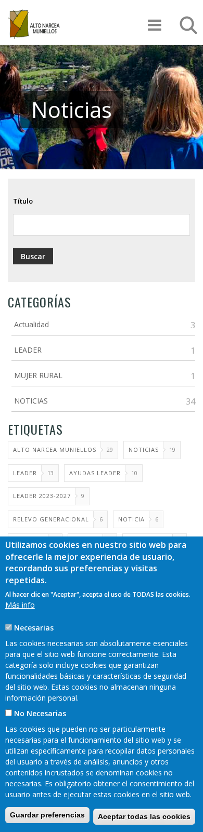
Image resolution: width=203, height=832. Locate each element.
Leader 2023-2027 (42, 496)
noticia (131, 519)
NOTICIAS (31, 401)
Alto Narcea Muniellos (54, 449)
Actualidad (31, 324)
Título (23, 201)
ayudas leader (95, 473)
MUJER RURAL (38, 375)
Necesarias (34, 628)
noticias (144, 449)
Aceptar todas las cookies (144, 816)
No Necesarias (40, 713)
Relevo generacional (51, 519)
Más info (20, 605)
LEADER (28, 350)
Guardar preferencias (47, 815)
